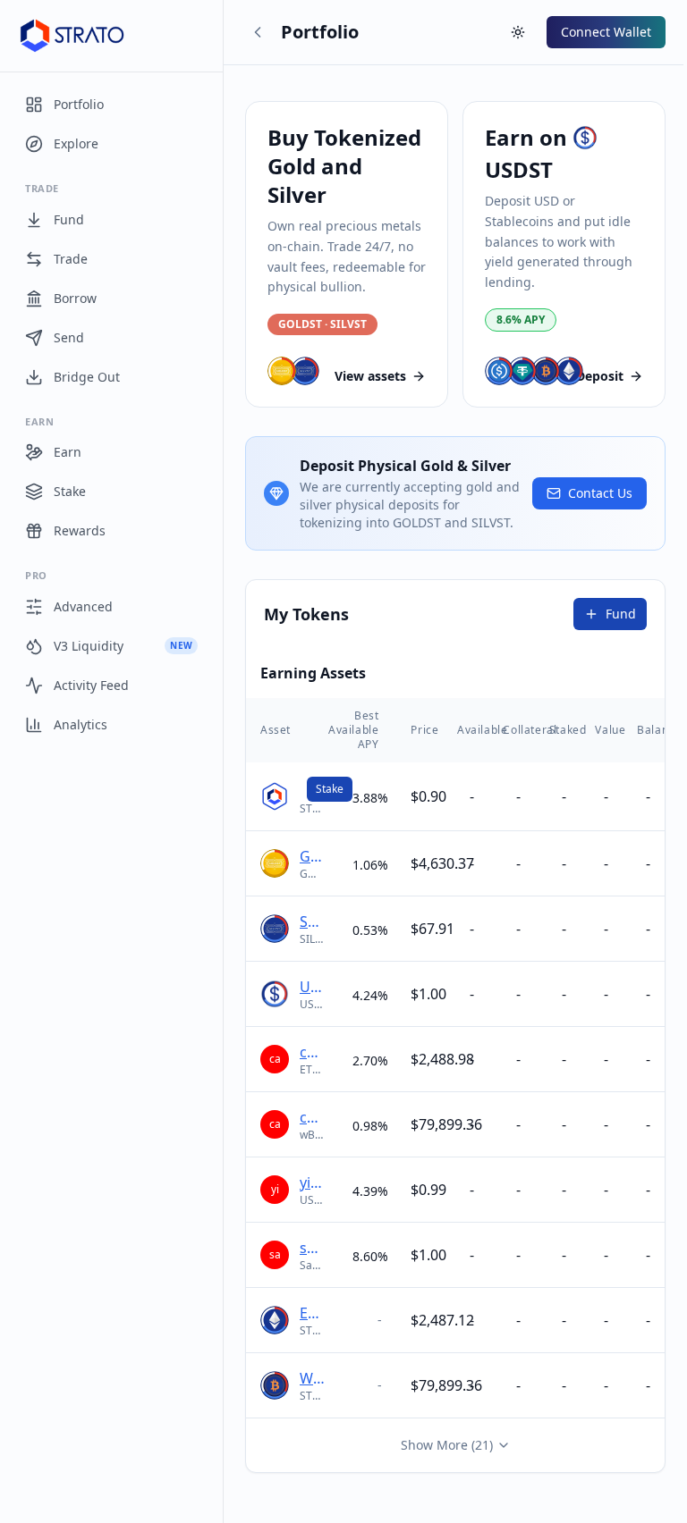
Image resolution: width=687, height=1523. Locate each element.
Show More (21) (447, 1444)
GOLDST (312, 856)
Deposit (599, 375)
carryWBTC (312, 1117)
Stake (330, 788)
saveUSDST (312, 1248)
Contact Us (600, 492)
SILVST (312, 921)
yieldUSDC (312, 1182)
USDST (312, 987)
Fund (621, 613)
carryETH (312, 1052)
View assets (370, 375)
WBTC (312, 1378)
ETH (312, 1313)
